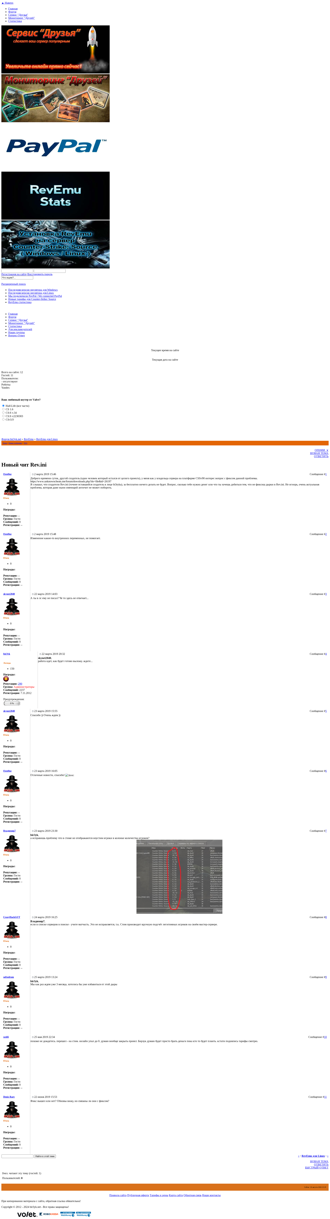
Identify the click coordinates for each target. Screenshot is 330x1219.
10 (325, 1037)
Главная (13, 8)
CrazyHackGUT (11, 917)
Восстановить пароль (39, 274)
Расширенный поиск (13, 284)
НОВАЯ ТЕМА (319, 453)
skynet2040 (9, 594)
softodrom (8, 977)
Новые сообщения (15, 443)
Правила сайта (117, 1195)
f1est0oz (7, 474)
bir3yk (6, 654)
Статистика (15, 21)
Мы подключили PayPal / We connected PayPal (35, 296)
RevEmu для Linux (47, 439)
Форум (12, 11)
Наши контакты (211, 1195)
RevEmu (29, 439)
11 (325, 1096)
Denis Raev (9, 1097)
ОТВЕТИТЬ (321, 456)
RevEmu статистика (19, 302)
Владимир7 (9, 831)
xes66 (6, 1037)
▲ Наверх (7, 2)
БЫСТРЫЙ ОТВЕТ (316, 1167)
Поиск (5, 443)
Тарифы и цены (159, 1195)
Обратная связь (192, 1195)
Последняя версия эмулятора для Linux (31, 292)
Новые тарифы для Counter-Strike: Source (32, 299)
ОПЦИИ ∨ (321, 450)
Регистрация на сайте (14, 274)
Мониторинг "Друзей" (21, 17)
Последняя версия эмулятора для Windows (33, 289)
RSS (25, 443)
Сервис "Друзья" (18, 14)
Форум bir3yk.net (11, 439)
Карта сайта (176, 1195)
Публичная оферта (138, 1195)
